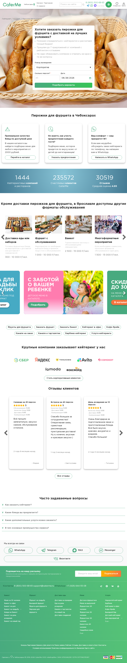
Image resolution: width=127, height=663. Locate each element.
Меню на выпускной (87, 603)
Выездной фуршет (36, 603)
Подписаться (111, 574)
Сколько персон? (42, 73)
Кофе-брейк (112, 327)
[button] (63, 330)
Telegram (51, 550)
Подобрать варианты (63, 85)
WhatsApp (19, 550)
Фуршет (32, 595)
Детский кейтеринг (112, 615)
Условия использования (42, 648)
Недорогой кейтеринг (113, 600)
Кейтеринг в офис (91, 327)
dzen (107, 586)
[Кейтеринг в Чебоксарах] (12, 4)
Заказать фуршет (45, 327)
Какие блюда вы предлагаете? (21, 513)
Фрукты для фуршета (19, 327)
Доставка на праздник (63, 600)
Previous (2, 293)
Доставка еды (60, 595)
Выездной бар (110, 612)
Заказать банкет (68, 327)
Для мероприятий (112, 618)
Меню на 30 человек (12, 600)
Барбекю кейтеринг (75, 333)
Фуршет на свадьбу (37, 600)
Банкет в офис (10, 603)
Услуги (107, 595)
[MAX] (95, 6)
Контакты (102, 645)
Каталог (40, 3)
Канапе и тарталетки (49, 333)
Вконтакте (64, 559)
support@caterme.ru (43, 586)
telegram (101, 586)
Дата (63, 73)
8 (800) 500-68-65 (95, 3)
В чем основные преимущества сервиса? (27, 528)
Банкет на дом (10, 606)
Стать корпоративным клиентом (63, 378)
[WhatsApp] (92, 6)
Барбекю (108, 603)
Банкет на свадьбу (11, 609)
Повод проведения (43, 62)
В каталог (55, 302)
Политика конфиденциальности (64, 648)
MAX (80, 550)
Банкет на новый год (12, 621)
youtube (118, 586)
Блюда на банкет (10, 612)
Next (124, 293)
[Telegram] (88, 6)
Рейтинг (68, 645)
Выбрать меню (105, 302)
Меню (82, 595)
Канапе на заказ (24, 333)
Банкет (7, 595)
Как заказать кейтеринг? (18, 505)
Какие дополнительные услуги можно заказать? (31, 520)
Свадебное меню (86, 630)
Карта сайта (89, 648)
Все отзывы (63, 476)
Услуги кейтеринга (101, 333)
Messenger (110, 550)
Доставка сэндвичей (63, 615)
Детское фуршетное (88, 600)
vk (112, 586)
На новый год (60, 612)
